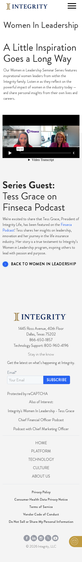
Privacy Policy (41, 492)
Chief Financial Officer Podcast (41, 420)
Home (41, 443)
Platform (41, 451)
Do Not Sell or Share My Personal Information (41, 521)
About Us (41, 476)
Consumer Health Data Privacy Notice (41, 499)
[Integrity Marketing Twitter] (48, 537)
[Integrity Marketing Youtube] (55, 537)
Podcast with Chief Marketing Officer (41, 429)
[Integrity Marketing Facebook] (27, 537)
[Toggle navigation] (72, 6)
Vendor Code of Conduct (41, 514)
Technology (41, 459)
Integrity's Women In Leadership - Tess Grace (41, 411)
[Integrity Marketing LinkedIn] (34, 537)
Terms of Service (41, 506)
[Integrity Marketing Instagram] (41, 537)
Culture (41, 468)
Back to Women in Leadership (43, 264)
